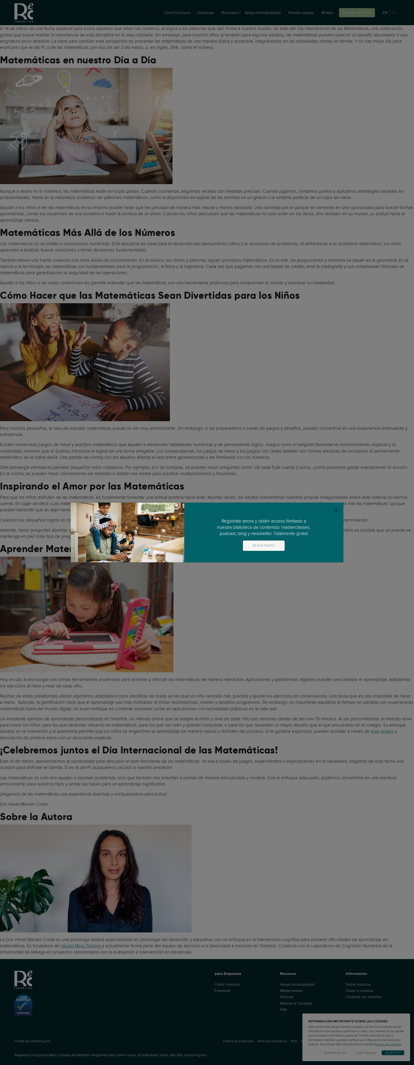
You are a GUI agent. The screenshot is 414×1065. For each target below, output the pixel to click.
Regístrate (264, 545)
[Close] (336, 509)
